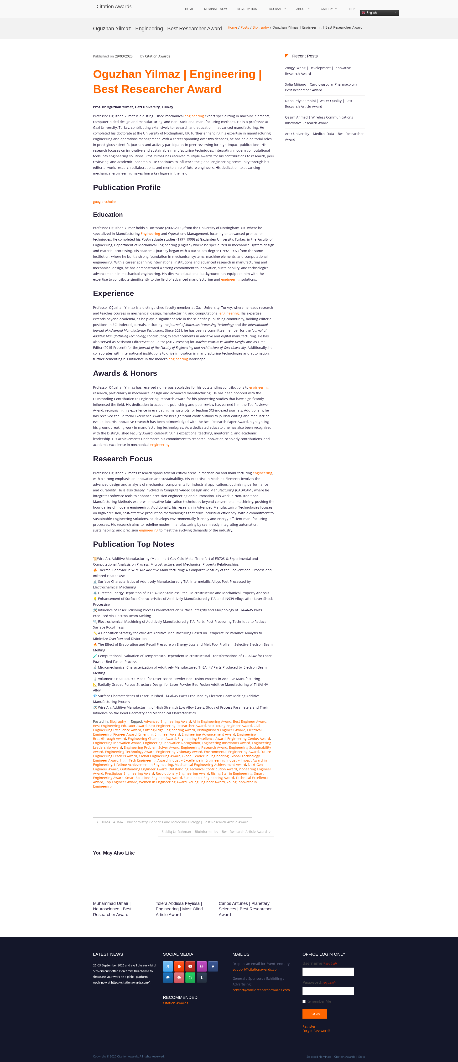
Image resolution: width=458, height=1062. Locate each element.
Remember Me (319, 1001)
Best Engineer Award (249, 721)
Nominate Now (215, 9)
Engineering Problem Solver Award (151, 747)
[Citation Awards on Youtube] (190, 966)
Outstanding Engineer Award (143, 769)
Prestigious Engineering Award (129, 773)
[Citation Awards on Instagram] (202, 966)
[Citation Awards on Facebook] (213, 966)
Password (319, 982)
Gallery (327, 9)
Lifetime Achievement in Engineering (143, 764)
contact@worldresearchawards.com (261, 990)
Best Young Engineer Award (230, 725)
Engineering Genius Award (248, 738)
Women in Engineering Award (163, 782)
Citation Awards (114, 6)
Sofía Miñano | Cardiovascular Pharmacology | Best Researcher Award (322, 87)
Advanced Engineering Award (167, 721)
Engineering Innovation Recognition (171, 743)
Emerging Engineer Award (159, 734)
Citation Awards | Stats (349, 1057)
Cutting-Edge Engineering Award (169, 730)
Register (309, 1026)
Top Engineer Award (121, 782)
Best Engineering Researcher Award (177, 725)
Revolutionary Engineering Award (182, 773)
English (371, 13)
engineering (194, 116)
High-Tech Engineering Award (144, 760)
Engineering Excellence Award (201, 738)
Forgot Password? (316, 1030)
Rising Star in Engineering (231, 773)
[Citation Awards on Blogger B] (179, 966)
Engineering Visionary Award (179, 751)
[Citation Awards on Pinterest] (179, 977)
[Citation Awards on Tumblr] (202, 977)
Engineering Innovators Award (226, 743)
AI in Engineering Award (212, 721)
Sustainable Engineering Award (209, 777)
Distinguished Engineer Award (221, 730)
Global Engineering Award (160, 756)
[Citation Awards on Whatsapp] (190, 977)
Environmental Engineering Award (231, 751)
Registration (247, 9)
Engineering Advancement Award (208, 734)
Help (351, 9)
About (301, 9)
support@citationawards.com (256, 969)
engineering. (229, 313)
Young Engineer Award (206, 782)
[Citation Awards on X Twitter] (168, 966)
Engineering (150, 233)
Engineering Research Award (204, 747)
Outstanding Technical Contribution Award (202, 769)
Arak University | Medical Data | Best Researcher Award (324, 136)
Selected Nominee (319, 1057)
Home (189, 9)
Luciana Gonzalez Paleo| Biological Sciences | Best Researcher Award (243, 909)
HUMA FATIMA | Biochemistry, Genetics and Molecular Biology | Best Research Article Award (174, 822)
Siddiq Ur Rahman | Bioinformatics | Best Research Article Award (214, 831)
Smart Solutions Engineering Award (153, 777)
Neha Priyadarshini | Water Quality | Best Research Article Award (318, 103)
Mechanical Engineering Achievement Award (210, 764)
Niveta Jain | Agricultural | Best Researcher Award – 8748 (117, 909)
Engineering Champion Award (152, 738)
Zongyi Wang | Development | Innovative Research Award (318, 71)
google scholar (104, 201)
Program (274, 9)
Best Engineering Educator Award (120, 725)
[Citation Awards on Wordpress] (168, 977)
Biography (261, 27)
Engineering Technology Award (130, 751)
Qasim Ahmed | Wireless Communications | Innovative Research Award (320, 120)
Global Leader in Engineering (205, 756)
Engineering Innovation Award (117, 743)
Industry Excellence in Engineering (197, 760)
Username (319, 963)
